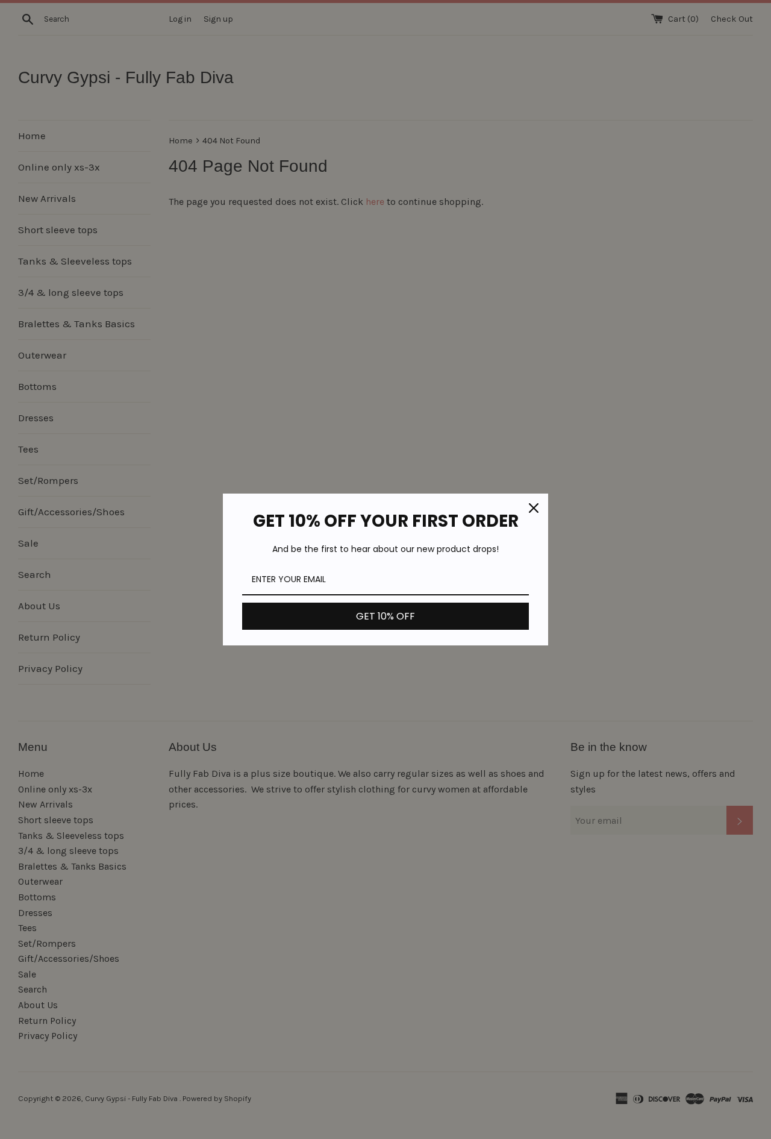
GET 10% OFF (385, 616)
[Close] (533, 508)
